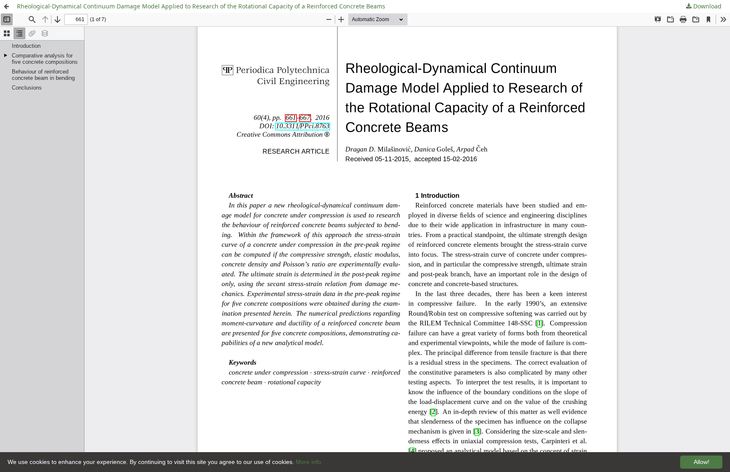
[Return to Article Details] (6, 6)
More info (308, 461)
